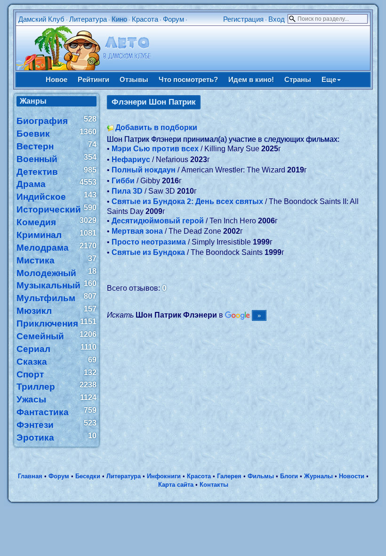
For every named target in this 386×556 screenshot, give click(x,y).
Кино (119, 19)
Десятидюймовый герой (158, 221)
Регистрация (243, 19)
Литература (88, 19)
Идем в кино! (251, 79)
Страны (297, 79)
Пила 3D (127, 191)
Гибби (123, 181)
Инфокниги (164, 476)
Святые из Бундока (148, 252)
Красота (145, 19)
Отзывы (134, 79)
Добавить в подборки (156, 127)
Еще (329, 79)
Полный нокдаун (144, 170)
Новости (351, 476)
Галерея (229, 476)
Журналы (318, 476)
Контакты (214, 484)
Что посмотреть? (188, 79)
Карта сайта (175, 484)
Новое (56, 79)
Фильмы (261, 476)
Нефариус (131, 159)
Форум (173, 19)
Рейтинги (93, 79)
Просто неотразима (149, 242)
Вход (276, 19)
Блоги (289, 476)
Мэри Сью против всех (155, 149)
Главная (30, 476)
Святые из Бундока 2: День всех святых (187, 201)
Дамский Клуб (41, 19)
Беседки (87, 476)
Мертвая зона (137, 231)
